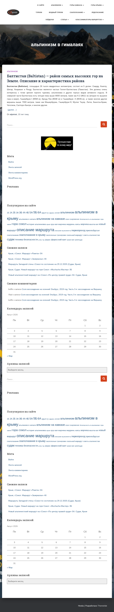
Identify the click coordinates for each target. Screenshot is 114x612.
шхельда (78, 240)
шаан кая (70, 240)
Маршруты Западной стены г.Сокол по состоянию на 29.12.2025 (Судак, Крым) (44, 264)
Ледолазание (98, 12)
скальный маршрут (75, 235)
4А (24, 212)
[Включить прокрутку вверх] (108, 606)
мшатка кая (93, 224)
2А (11, 213)
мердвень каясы (73, 224)
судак (10, 239)
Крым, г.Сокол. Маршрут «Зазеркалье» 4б (27, 259)
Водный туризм (56, 12)
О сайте (40, 5)
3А (17, 213)
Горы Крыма (96, 5)
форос (48, 240)
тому (23, 114)
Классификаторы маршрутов (89, 19)
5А (31, 212)
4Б (27, 212)
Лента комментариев (18, 172)
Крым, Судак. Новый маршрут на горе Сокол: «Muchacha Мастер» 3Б (40, 269)
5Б (35, 212)
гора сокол (19, 224)
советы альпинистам (91, 235)
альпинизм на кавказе (50, 218)
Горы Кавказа (76, 5)
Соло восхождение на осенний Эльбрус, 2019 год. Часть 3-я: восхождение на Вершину (62, 289)
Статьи (64, 19)
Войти (11, 162)
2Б (14, 212)
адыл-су (45, 213)
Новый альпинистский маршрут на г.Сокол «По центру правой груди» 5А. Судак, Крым (47, 275)
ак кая (57, 213)
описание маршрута (35, 229)
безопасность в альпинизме (90, 219)
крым (48, 224)
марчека (62, 224)
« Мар (10, 356)
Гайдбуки (50, 19)
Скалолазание (76, 12)
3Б (20, 212)
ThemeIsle (102, 606)
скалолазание (13, 235)
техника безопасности (26, 239)
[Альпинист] (13, 12)
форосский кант (58, 240)
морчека (85, 224)
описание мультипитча (63, 230)
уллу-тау (41, 240)
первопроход (78, 230)
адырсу (51, 213)
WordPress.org (15, 178)
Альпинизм (56, 5)
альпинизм (67, 212)
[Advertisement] (23, 194)
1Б (8, 213)
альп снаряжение (72, 219)
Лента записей (15, 167)
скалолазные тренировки (56, 235)
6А (39, 212)
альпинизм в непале (27, 219)
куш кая (54, 224)
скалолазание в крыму (32, 235)
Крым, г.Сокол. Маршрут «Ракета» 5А (25, 253)
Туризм (39, 12)
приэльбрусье (93, 230)
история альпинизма (36, 224)
